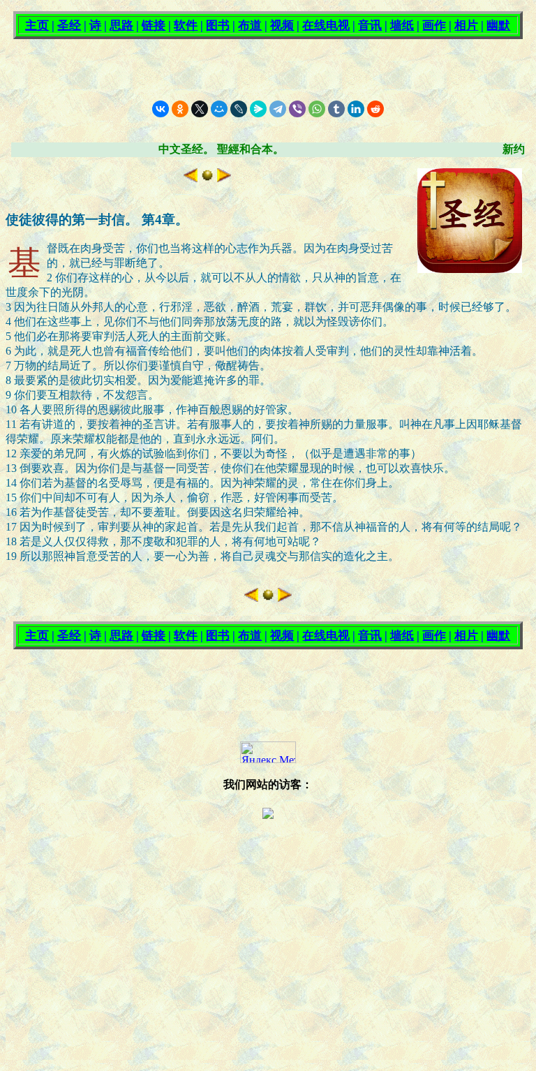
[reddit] (375, 109)
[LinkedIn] (356, 109)
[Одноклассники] (180, 109)
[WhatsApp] (316, 109)
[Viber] (297, 109)
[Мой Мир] (219, 109)
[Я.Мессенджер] (258, 109)
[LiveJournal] (238, 109)
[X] (199, 109)
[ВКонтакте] (160, 109)
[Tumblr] (336, 109)
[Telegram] (277, 109)
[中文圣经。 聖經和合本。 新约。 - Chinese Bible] (207, 178)
